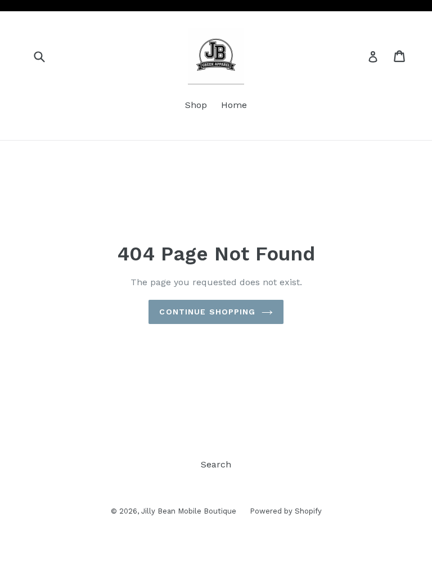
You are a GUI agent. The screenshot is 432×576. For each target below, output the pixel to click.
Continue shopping (207, 311)
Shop (196, 105)
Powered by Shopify (286, 511)
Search (216, 464)
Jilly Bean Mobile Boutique (189, 511)
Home (234, 105)
